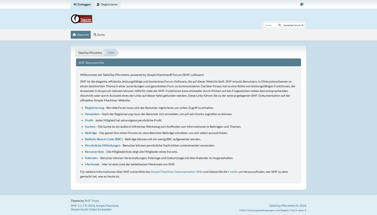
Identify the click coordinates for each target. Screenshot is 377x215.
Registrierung (94, 107)
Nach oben (298, 210)
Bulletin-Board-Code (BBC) (104, 139)
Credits (233, 171)
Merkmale (92, 164)
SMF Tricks (91, 200)
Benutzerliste (94, 151)
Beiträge (91, 133)
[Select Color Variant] (301, 4)
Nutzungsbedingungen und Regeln (268, 210)
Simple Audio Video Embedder (91, 209)
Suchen (90, 126)
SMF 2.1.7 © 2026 (83, 205)
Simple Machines (107, 205)
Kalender (91, 158)
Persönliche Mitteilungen (102, 145)
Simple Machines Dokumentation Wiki (177, 171)
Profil (89, 120)
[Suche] (280, 25)
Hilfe (242, 210)
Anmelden (92, 114)
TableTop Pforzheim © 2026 (287, 205)
